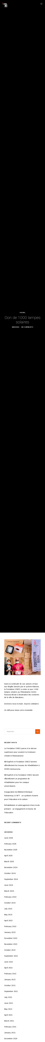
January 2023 (10, 932)
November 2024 (10, 867)
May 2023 (8, 915)
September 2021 (11, 991)
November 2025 (10, 850)
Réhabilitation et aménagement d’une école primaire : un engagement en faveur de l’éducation (22, 809)
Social (22, 312)
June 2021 (8, 1003)
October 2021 (10, 985)
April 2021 (8, 1015)
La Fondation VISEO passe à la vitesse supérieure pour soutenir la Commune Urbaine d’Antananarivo (20, 752)
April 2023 (8, 921)
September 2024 (11, 879)
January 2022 (10, 980)
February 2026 (10, 844)
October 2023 (10, 903)
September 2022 (11, 956)
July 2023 (8, 909)
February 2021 (10, 1027)
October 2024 (10, 873)
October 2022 (10, 950)
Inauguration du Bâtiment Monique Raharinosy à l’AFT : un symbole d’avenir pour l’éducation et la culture (21, 795)
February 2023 (10, 926)
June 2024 (8, 885)
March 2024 (9, 891)
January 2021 (10, 1033)
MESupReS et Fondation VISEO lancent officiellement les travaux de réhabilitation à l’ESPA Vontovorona (22, 765)
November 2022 (10, 944)
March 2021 (9, 1021)
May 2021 (8, 1009)
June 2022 (8, 962)
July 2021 (8, 997)
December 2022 (10, 938)
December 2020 (10, 1039)
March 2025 (9, 861)
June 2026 (8, 838)
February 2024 (10, 897)
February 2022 (10, 974)
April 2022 (8, 968)
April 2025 (8, 856)
